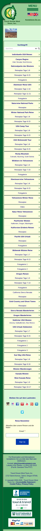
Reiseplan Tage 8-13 (22, 259)
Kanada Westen (22, 374)
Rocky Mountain (22, 155)
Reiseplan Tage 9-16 (22, 364)
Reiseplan (22, 107)
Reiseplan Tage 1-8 (22, 70)
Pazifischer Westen (22, 222)
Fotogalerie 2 (22, 269)
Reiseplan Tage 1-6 (22, 165)
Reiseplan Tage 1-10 (22, 89)
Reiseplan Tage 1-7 (22, 255)
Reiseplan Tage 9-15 (22, 75)
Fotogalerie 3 (22, 350)
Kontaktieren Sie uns (32, 20)
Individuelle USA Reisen (22, 54)
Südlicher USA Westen (22, 321)
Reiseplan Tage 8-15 (22, 336)
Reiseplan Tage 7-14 (22, 283)
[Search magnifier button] (38, 48)
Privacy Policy (27, 484)
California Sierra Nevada (22, 292)
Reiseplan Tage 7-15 (22, 170)
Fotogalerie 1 (22, 264)
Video (22, 207)
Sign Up (22, 442)
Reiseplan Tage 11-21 (22, 94)
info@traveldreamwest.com (25, 463)
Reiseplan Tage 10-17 (22, 387)
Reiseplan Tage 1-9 (22, 382)
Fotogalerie (22, 80)
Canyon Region (22, 60)
